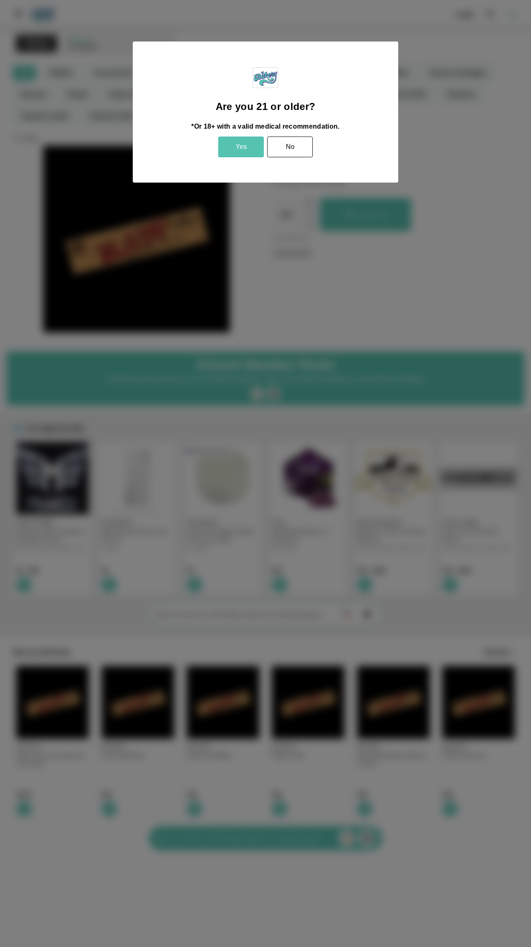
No (290, 146)
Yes (241, 146)
